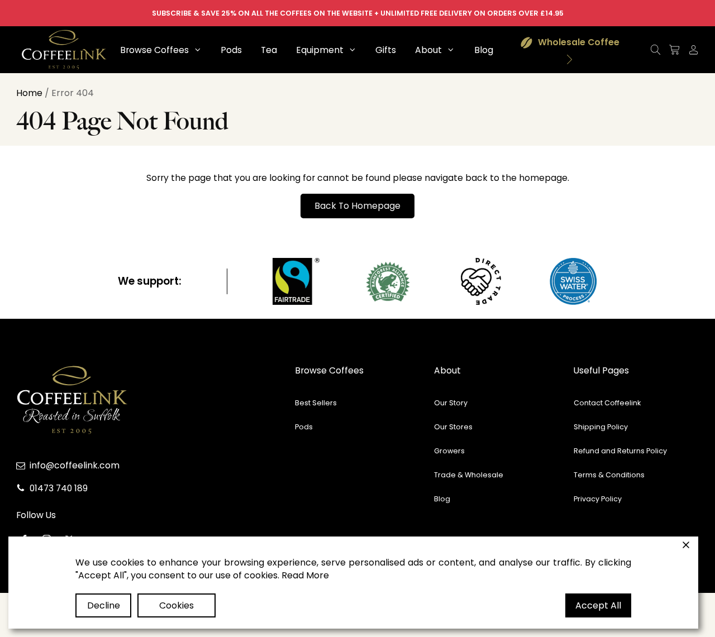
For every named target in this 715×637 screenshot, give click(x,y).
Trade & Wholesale (468, 475)
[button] (161, 50)
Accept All (598, 605)
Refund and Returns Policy (620, 451)
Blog (442, 499)
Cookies (176, 605)
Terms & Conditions (609, 475)
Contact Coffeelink (607, 403)
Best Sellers (316, 403)
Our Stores (453, 427)
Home (29, 93)
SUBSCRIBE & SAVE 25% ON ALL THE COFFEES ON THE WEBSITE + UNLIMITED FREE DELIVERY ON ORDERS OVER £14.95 (358, 13)
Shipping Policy (601, 427)
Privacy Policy (598, 499)
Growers (449, 451)
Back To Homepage (357, 206)
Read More (305, 575)
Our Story (451, 403)
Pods (304, 427)
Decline (103, 605)
